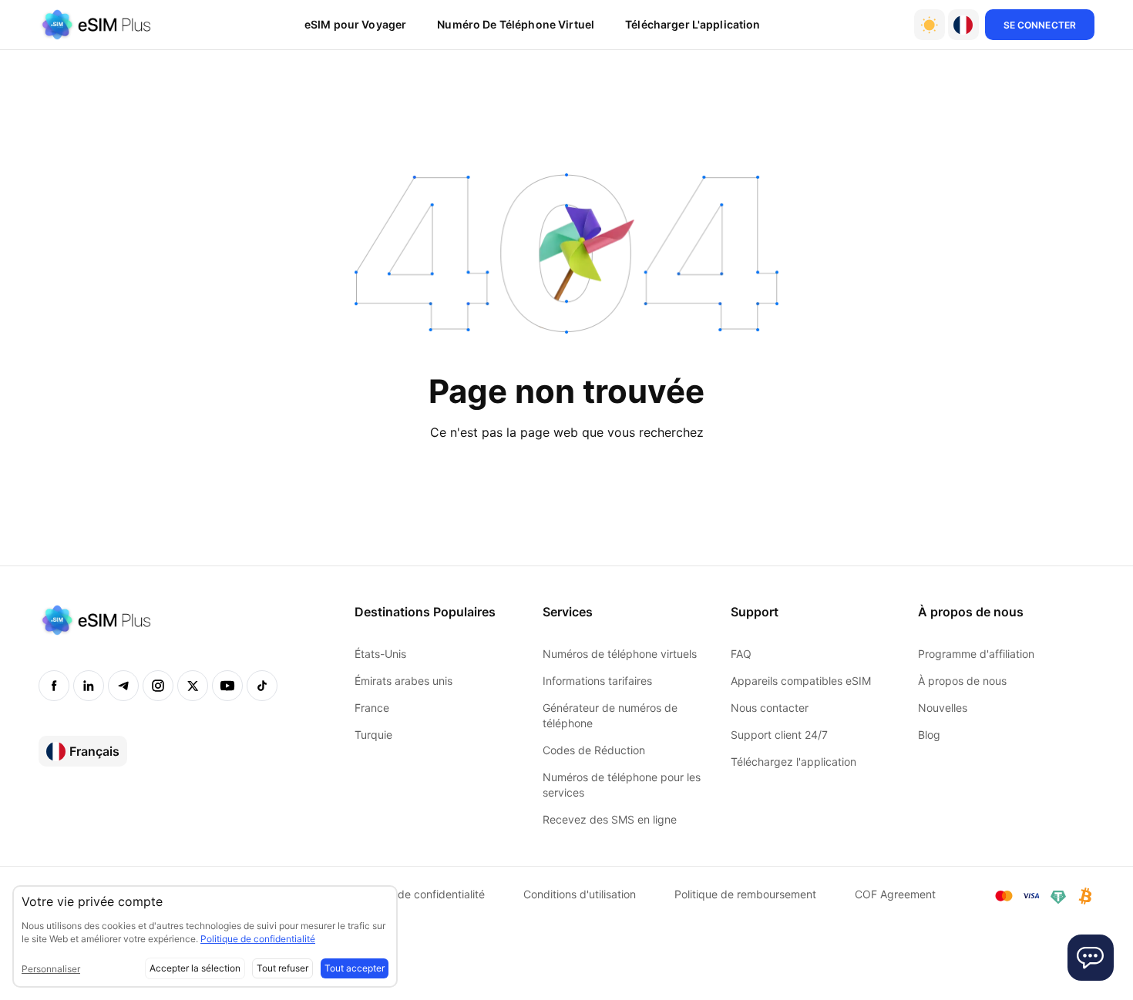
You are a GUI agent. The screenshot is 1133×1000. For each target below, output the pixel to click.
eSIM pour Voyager (355, 24)
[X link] (192, 685)
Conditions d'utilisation (579, 894)
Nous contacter (770, 707)
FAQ (741, 653)
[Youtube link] (227, 685)
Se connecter (1040, 25)
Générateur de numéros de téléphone (610, 715)
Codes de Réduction (594, 750)
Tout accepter (354, 968)
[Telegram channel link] (123, 685)
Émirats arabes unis (403, 680)
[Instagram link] (158, 685)
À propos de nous (962, 680)
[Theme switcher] (929, 24)
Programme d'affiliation (976, 653)
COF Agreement (895, 894)
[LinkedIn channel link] (88, 685)
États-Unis (380, 653)
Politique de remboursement (745, 894)
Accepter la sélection (195, 968)
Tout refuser (282, 968)
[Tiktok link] (262, 685)
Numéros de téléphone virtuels (620, 653)
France (372, 707)
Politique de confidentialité (418, 894)
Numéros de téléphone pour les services (622, 784)
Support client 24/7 (779, 734)
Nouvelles (942, 707)
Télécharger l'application (693, 24)
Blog (929, 734)
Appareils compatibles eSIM (801, 680)
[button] (963, 24)
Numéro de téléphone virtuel (515, 24)
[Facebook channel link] (54, 685)
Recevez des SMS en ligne (610, 819)
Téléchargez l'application (793, 761)
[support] (1090, 958)
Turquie (373, 734)
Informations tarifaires (597, 680)
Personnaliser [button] (51, 969)
